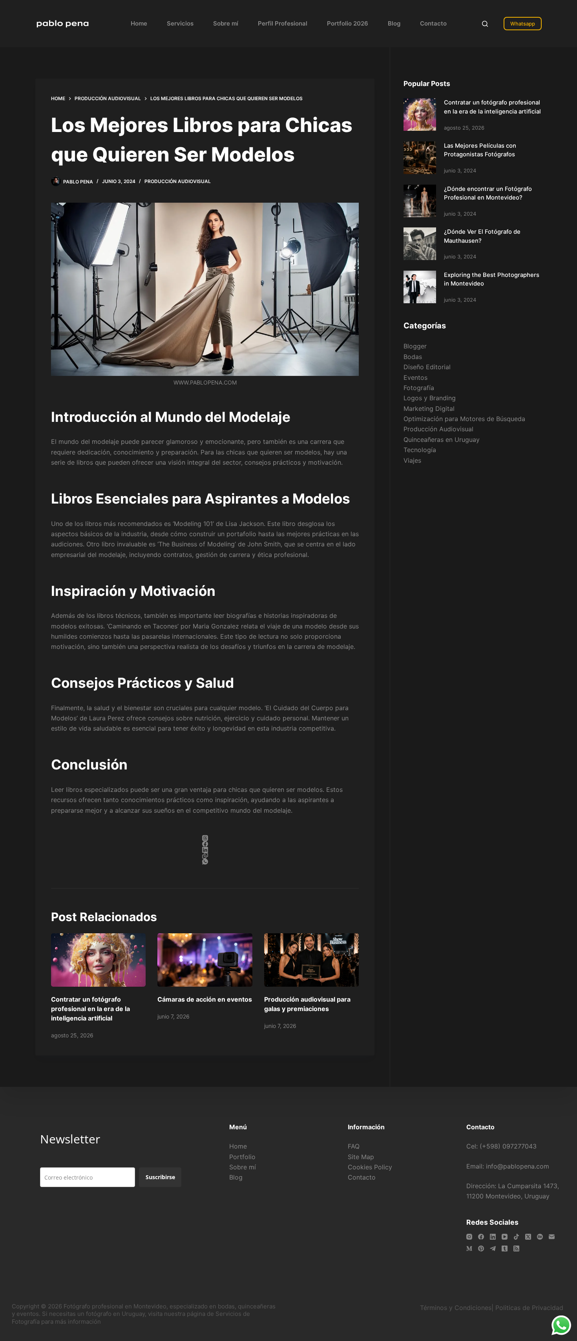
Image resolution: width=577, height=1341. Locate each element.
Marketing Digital (429, 408)
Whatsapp (522, 23)
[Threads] (205, 838)
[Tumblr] (505, 1248)
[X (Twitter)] (528, 1237)
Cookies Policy (370, 1167)
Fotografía (419, 388)
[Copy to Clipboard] (205, 856)
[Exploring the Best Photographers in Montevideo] (420, 287)
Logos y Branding (430, 398)
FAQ (354, 1146)
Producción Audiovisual (177, 181)
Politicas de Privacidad (530, 1308)
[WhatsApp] (205, 862)
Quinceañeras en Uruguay (442, 439)
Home (139, 23)
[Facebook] (205, 844)
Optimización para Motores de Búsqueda (464, 419)
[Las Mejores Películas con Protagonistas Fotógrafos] (420, 157)
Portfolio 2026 (347, 23)
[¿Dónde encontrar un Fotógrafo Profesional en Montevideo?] (420, 201)
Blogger (415, 346)
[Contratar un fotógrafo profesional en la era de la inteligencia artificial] (98, 960)
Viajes (412, 460)
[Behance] (540, 1237)
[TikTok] (516, 1237)
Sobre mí (225, 23)
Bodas (413, 357)
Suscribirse (160, 1177)
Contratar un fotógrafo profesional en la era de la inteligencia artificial (90, 1008)
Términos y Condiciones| (456, 1308)
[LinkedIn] (205, 850)
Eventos (415, 377)
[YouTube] (505, 1237)
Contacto (433, 23)
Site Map (361, 1157)
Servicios (180, 23)
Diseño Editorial (427, 367)
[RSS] (516, 1248)
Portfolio (242, 1157)
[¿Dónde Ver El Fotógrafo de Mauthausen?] (420, 243)
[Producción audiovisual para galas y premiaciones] (311, 960)
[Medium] (469, 1248)
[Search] (485, 24)
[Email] (552, 1237)
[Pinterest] (481, 1248)
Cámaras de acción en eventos (204, 999)
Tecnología (420, 450)
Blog (394, 23)
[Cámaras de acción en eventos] (204, 960)
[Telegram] (493, 1248)
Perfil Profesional (282, 23)
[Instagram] (469, 1237)
